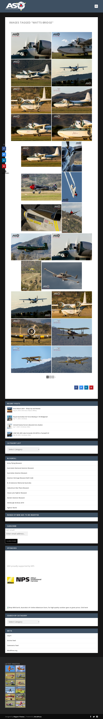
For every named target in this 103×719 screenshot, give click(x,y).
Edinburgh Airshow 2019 (15, 503)
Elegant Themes (19, 717)
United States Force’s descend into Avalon (28, 425)
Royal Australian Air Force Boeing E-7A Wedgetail (30, 417)
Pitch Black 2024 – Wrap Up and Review (26, 409)
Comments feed (13, 645)
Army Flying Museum (14, 463)
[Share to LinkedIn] (86, 389)
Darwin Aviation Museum (16, 498)
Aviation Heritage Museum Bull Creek (20, 478)
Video (28, 427)
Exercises (24, 410)
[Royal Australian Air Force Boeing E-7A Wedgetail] (9, 418)
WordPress (38, 717)
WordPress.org (12, 650)
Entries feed (11, 640)
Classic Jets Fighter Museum (17, 493)
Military (35, 410)
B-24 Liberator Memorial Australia (19, 483)
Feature (30, 410)
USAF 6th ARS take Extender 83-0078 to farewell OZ (31, 433)
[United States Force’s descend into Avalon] (9, 426)
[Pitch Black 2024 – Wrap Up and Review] (9, 409)
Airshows (24, 419)
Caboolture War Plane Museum (18, 488)
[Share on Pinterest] (91, 389)
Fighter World (12, 508)
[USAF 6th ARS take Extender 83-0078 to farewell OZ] (9, 434)
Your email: (10, 530)
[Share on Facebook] (76, 389)
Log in (9, 636)
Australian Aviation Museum (17, 473)
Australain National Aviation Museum (20, 468)
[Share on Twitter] (81, 389)
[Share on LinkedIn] (4, 162)
